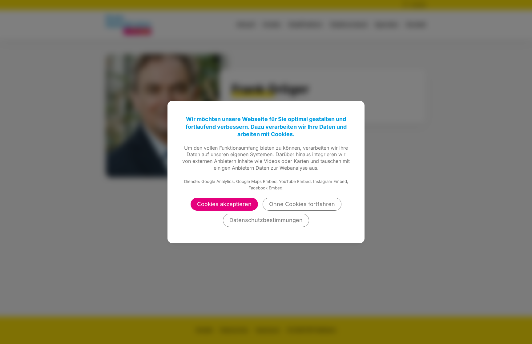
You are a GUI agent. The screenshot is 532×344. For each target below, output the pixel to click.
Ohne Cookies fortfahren (302, 204)
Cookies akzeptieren (224, 204)
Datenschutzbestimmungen (266, 220)
